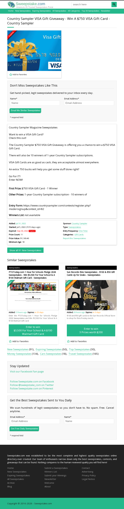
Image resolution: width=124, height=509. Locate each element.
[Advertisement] (91, 54)
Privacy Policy (89, 475)
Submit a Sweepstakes (56, 467)
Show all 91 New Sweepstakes (25, 250)
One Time (83, 230)
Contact (86, 467)
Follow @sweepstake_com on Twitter (32, 385)
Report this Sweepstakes (74, 238)
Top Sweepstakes (79, 349)
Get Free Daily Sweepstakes (24, 428)
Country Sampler (79, 223)
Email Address (71, 98)
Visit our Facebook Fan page (27, 371)
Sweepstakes (75, 227)
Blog (9, 486)
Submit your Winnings (55, 475)
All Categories (74, 11)
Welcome (49, 482)
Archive (11, 482)
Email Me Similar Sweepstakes (25, 110)
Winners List (50, 471)
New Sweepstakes (23, 11)
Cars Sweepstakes (50, 353)
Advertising (87, 471)
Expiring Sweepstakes (41, 11)
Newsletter (105, 11)
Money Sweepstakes (19, 353)
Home (10, 11)
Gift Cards (79, 234)
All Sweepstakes (59, 11)
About (47, 486)
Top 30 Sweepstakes (90, 11)
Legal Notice (88, 479)
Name (13, 98)
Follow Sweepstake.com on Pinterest (31, 388)
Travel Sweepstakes (80, 353)
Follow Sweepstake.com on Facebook (32, 381)
